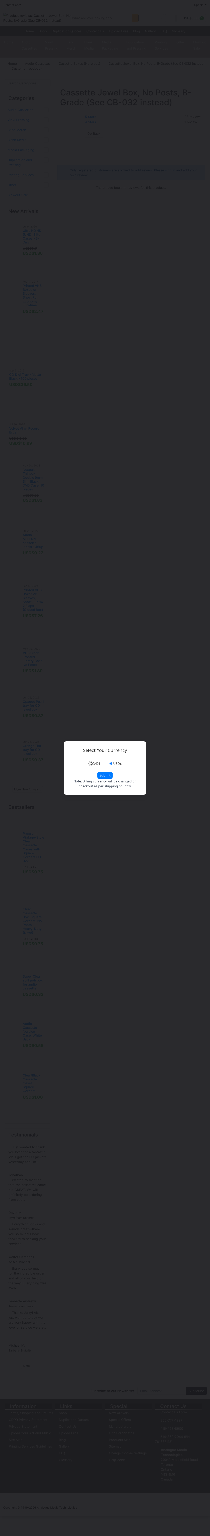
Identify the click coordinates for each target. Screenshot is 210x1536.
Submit (105, 775)
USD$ (117, 763)
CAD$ (96, 763)
